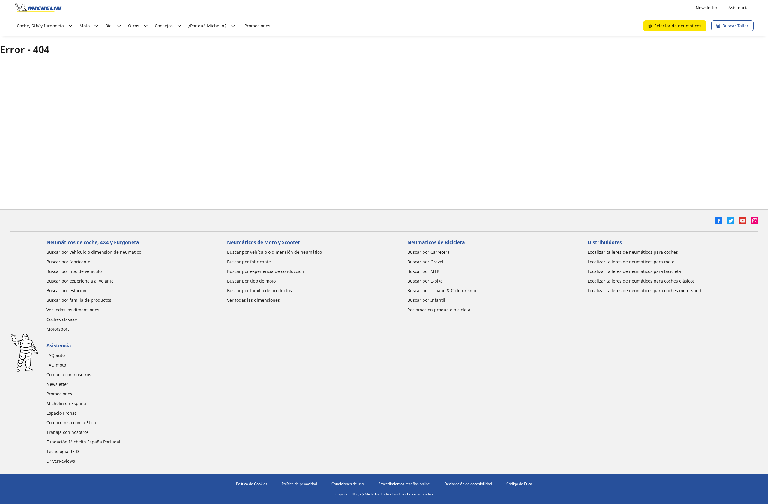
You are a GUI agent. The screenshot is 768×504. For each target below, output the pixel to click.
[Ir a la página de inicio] (38, 7)
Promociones (257, 25)
